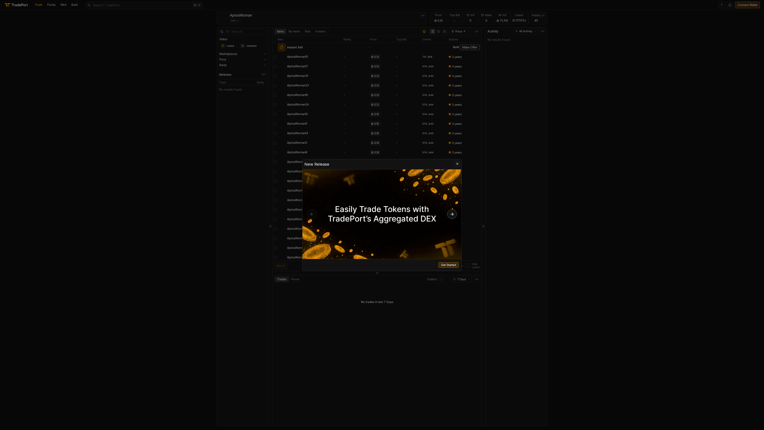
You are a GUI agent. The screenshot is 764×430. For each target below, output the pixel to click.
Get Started (448, 265)
